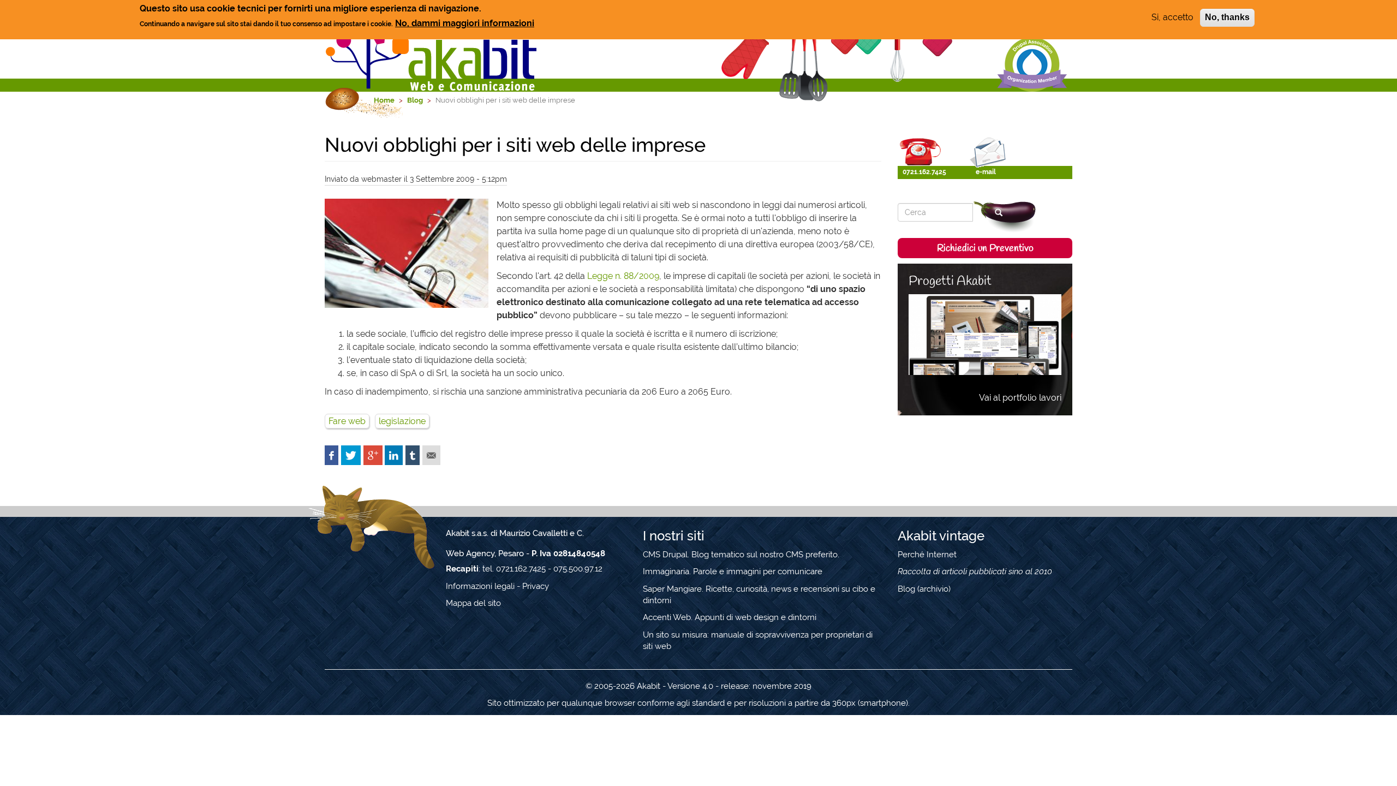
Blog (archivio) (924, 589)
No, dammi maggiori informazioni (464, 23)
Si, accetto (1172, 17)
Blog (415, 100)
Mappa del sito (473, 603)
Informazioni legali (480, 586)
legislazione (402, 421)
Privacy (535, 586)
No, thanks (1227, 17)
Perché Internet (927, 554)
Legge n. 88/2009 (623, 276)
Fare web (347, 421)
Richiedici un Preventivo (985, 248)
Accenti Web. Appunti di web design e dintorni (729, 617)
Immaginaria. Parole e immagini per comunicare (732, 571)
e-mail (986, 172)
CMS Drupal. (666, 554)
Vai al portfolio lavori (1020, 397)
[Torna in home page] (432, 46)
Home (384, 100)
